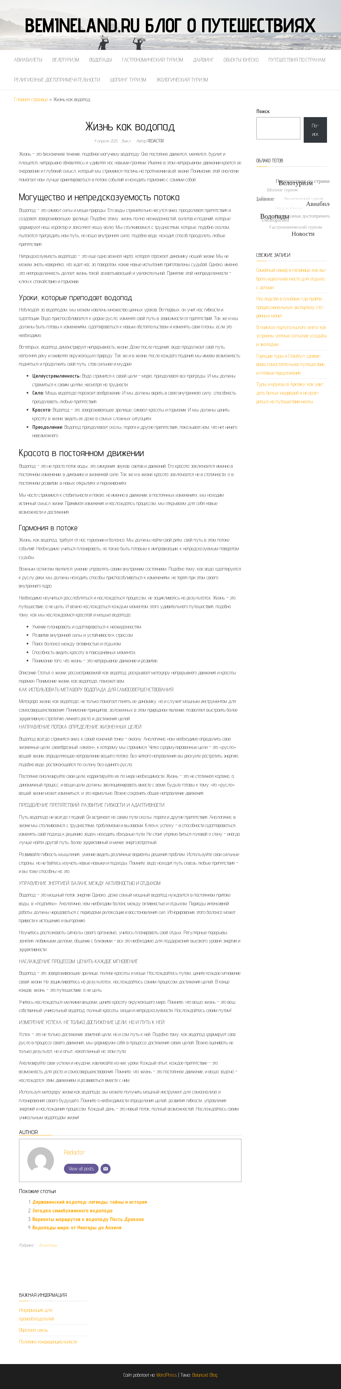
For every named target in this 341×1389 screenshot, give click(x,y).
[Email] (106, 1169)
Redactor (156, 140)
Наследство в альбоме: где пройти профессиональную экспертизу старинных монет (290, 307)
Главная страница (31, 99)
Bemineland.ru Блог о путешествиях (170, 25)
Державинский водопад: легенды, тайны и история (89, 1202)
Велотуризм (65, 60)
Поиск (263, 111)
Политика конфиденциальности (48, 1341)
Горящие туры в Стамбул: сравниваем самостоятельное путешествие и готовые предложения (290, 364)
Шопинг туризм (128, 80)
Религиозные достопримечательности (57, 80)
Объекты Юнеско (241, 60)
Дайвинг (203, 60)
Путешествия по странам (296, 60)
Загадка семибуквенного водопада (72, 1210)
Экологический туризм (182, 80)
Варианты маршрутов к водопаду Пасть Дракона (88, 1219)
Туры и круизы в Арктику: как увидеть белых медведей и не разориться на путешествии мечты (290, 392)
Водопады (100, 60)
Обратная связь (33, 1330)
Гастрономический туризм (152, 60)
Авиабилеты (28, 60)
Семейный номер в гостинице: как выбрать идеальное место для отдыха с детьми (291, 278)
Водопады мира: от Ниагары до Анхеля (76, 1227)
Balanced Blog (204, 1375)
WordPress (166, 1375)
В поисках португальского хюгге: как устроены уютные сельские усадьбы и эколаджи (291, 335)
